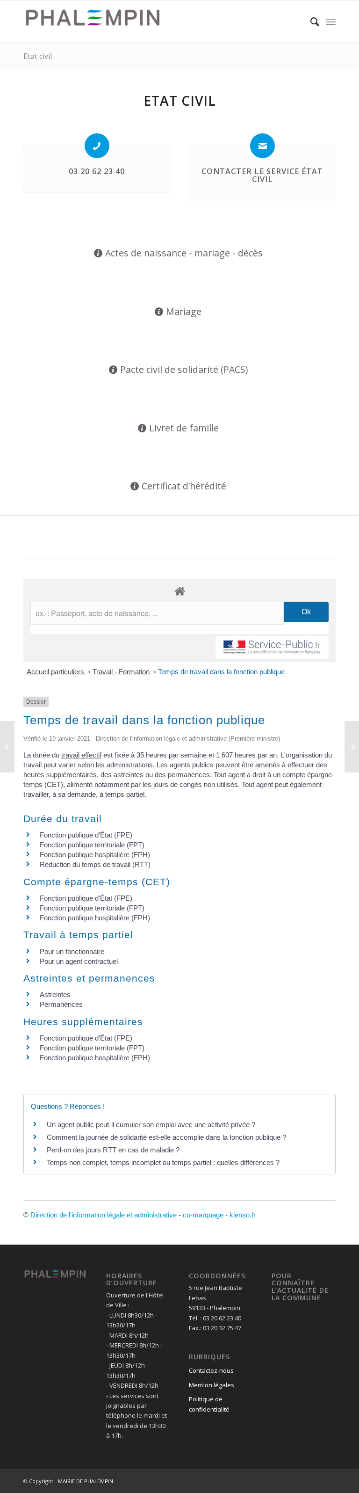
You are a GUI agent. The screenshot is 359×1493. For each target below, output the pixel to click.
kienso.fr (243, 1215)
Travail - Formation (122, 672)
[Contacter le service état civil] (262, 145)
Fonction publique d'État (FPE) (86, 835)
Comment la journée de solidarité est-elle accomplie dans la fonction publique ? (166, 1137)
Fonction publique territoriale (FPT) (92, 845)
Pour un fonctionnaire (72, 951)
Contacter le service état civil (262, 175)
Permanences (61, 1004)
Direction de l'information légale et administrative (103, 1215)
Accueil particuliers (56, 672)
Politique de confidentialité (209, 1404)
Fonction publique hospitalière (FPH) (95, 855)
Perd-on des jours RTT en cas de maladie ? (113, 1150)
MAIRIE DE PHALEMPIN (85, 1481)
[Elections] (7, 746)
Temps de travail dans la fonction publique (221, 672)
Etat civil (37, 56)
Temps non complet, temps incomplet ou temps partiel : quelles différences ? (163, 1162)
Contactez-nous (211, 1370)
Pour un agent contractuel (79, 961)
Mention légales (211, 1385)
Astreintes (55, 994)
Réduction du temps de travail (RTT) (95, 864)
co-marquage (203, 1215)
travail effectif (81, 755)
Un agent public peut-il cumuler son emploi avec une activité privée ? (151, 1125)
